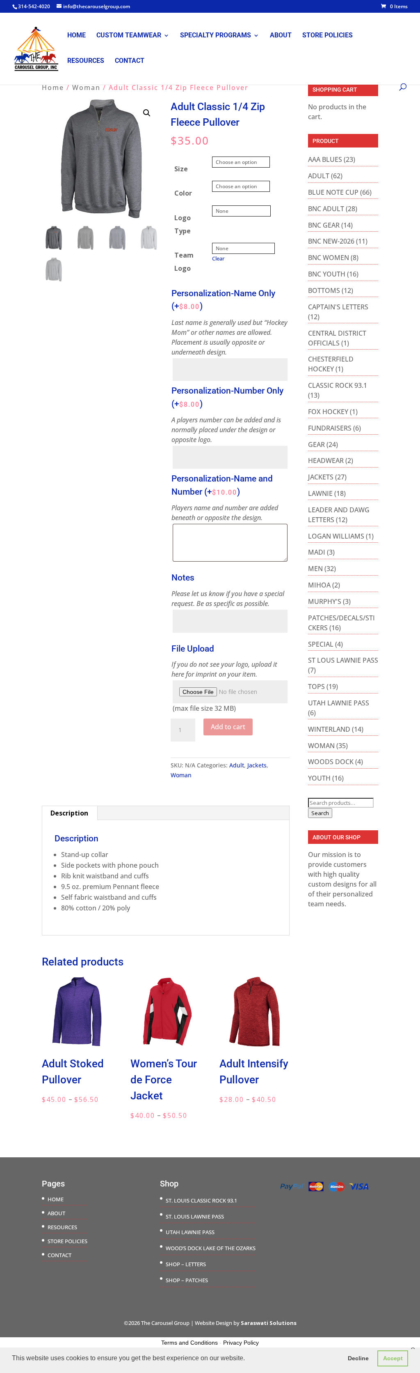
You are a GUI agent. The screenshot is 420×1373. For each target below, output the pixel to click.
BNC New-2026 (331, 241)
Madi (316, 552)
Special (320, 644)
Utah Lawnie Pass (338, 702)
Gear (316, 444)
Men (315, 568)
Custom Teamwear (128, 35)
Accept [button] (393, 1358)
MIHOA (319, 585)
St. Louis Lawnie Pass (195, 1216)
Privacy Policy (241, 1342)
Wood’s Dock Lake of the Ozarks (211, 1248)
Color (183, 193)
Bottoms (324, 290)
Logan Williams (336, 536)
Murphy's (324, 601)
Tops (316, 686)
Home (76, 35)
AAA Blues (325, 159)
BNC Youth (326, 274)
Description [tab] (69, 813)
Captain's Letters (338, 306)
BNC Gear (324, 225)
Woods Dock (331, 761)
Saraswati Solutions (269, 1323)
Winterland (329, 729)
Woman (86, 87)
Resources (85, 61)
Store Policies (327, 35)
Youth (319, 778)
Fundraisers (330, 428)
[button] (146, 113)
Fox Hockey (328, 411)
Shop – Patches (187, 1280)
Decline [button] (358, 1358)
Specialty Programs (215, 35)
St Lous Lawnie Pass (343, 660)
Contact (129, 61)
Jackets (257, 765)
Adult (236, 765)
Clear (218, 258)
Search (320, 813)
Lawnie (320, 493)
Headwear (326, 460)
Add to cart (228, 726)
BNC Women (328, 257)
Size (181, 168)
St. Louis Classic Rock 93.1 (201, 1200)
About (281, 35)
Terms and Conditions (189, 1342)
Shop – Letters (186, 1264)
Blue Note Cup (333, 192)
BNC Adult (326, 208)
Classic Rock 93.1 (337, 385)
